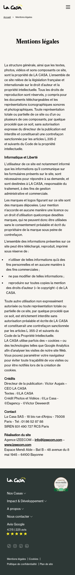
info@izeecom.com (48, 440)
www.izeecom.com (17, 445)
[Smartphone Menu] (68, 7)
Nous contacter (18, 516)
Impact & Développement (25, 501)
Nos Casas (15, 493)
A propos (14, 509)
